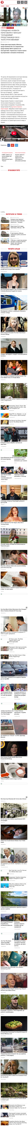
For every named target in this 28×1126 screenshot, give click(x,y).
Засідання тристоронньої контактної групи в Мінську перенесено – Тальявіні (17, 221)
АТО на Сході (10, 27)
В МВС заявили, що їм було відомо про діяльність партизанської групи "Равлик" (7, 157)
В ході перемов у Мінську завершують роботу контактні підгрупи (18, 235)
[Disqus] (14, 193)
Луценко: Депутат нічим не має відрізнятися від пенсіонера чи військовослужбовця (20, 157)
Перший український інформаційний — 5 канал (2, 2)
